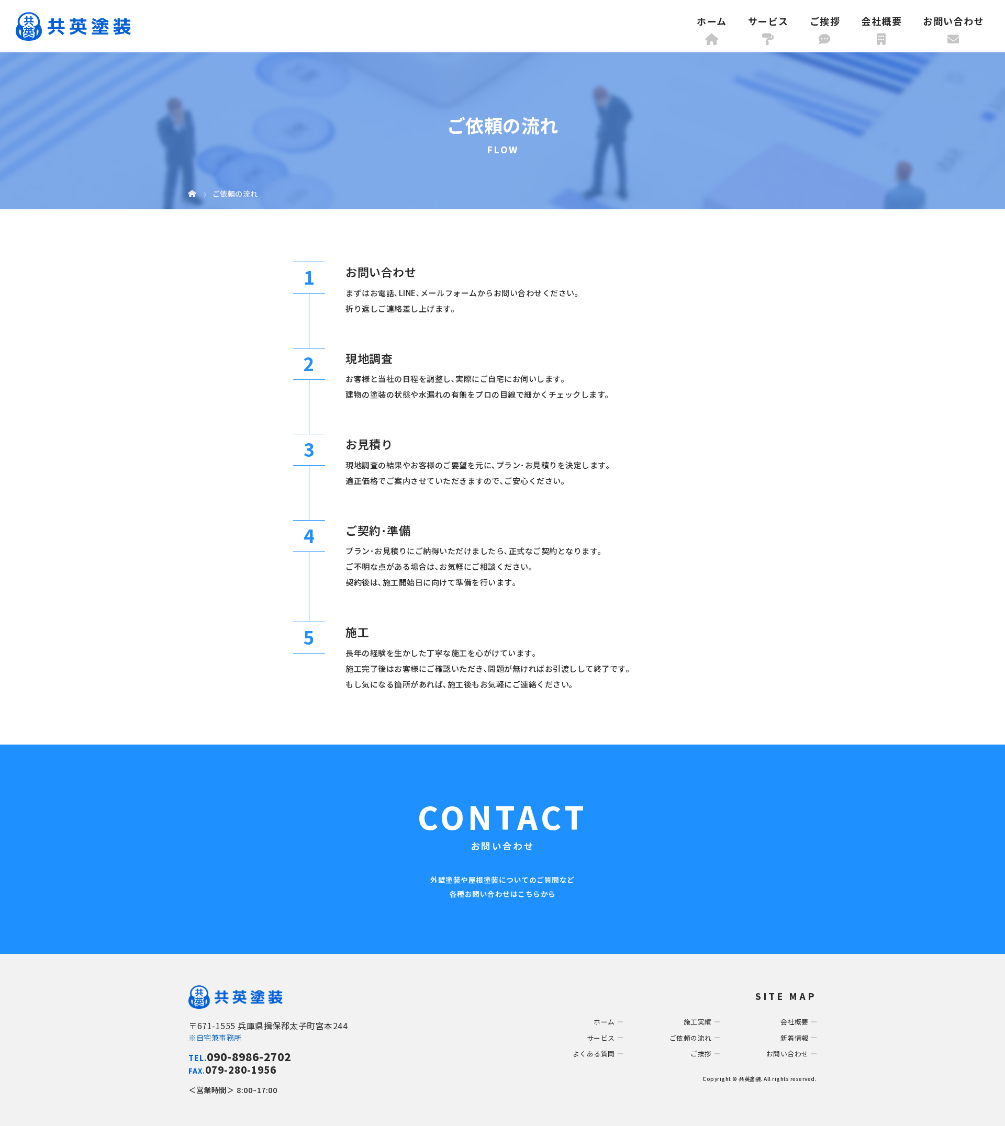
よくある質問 (594, 1054)
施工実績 (698, 1022)
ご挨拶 (825, 21)
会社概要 (881, 21)
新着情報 (794, 1038)
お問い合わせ (953, 21)
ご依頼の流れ (690, 1038)
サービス (768, 21)
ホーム (712, 21)
